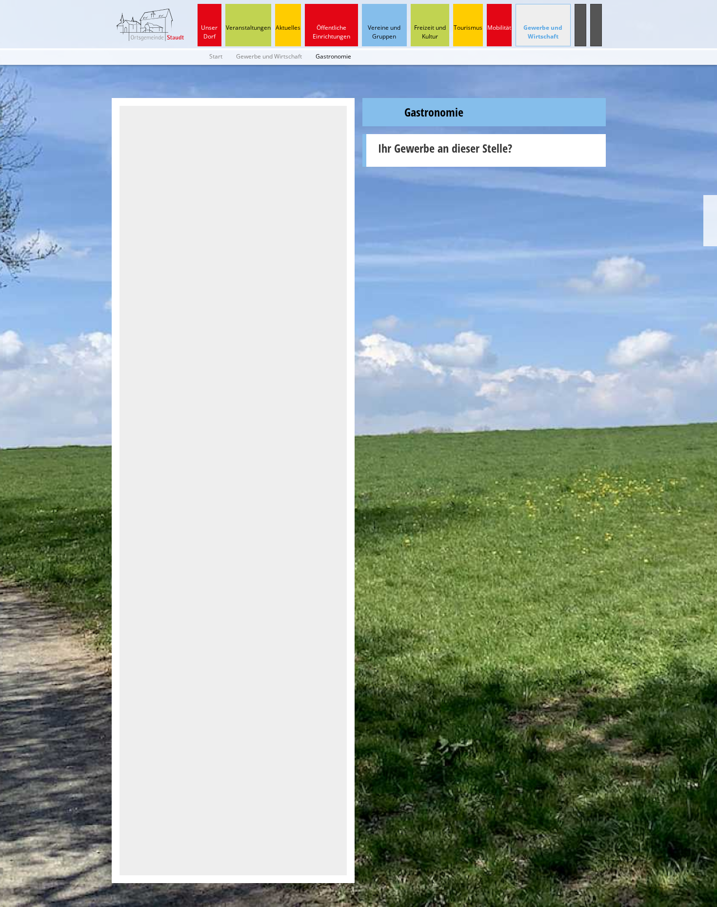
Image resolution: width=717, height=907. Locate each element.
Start (215, 56)
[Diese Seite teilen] (710, 203)
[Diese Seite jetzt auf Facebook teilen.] (710, 220)
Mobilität (499, 27)
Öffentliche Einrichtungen (331, 31)
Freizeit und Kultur (430, 31)
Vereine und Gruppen (384, 31)
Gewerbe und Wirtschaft (542, 31)
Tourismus (468, 27)
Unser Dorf (209, 31)
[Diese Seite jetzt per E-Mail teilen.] (710, 237)
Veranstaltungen (248, 27)
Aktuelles (288, 27)
